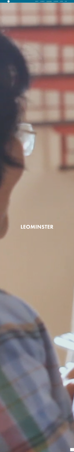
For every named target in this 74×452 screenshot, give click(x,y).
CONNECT (42, 1)
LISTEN (61, 1)
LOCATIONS (49, 1)
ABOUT (36, 1)
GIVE (66, 1)
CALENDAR (56, 1)
